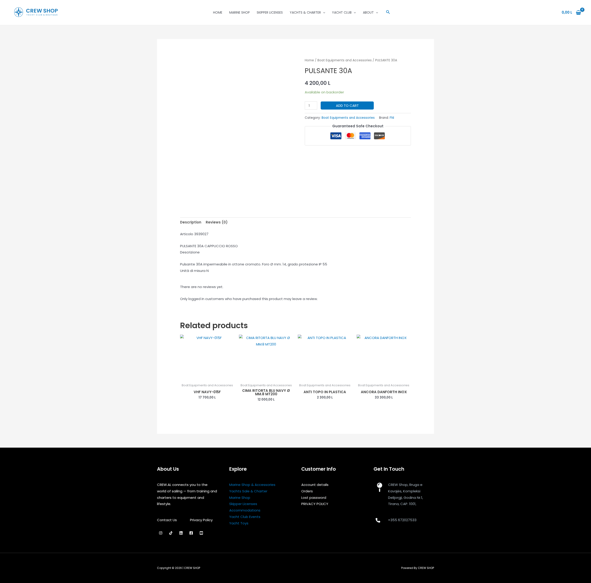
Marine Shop (239, 12)
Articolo (186, 234)
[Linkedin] (181, 533)
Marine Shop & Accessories (252, 484)
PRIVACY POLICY (314, 503)
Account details (315, 484)
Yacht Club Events (244, 516)
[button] (388, 12)
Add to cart (347, 105)
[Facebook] (191, 533)
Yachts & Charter (305, 12)
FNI (392, 118)
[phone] (377, 520)
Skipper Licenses (270, 12)
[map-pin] (379, 487)
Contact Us (167, 520)
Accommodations (244, 510)
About (368, 12)
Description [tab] (190, 222)
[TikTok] (171, 533)
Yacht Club (342, 12)
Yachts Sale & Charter (248, 491)
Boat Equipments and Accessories (344, 60)
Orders (307, 491)
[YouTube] (201, 533)
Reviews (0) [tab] (217, 222)
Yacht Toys (238, 523)
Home (217, 12)
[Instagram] (160, 533)
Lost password (313, 497)
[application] (323, 12)
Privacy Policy (201, 520)
